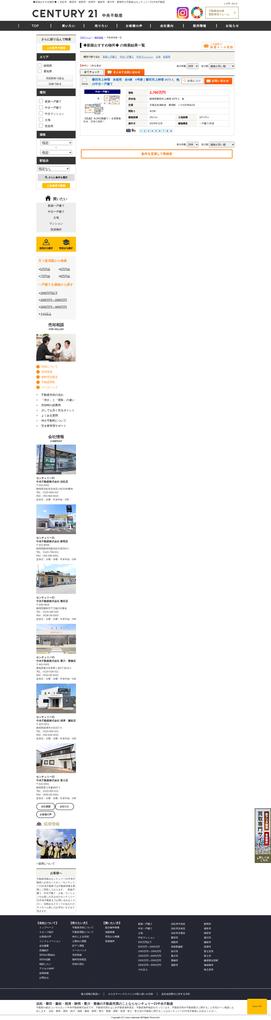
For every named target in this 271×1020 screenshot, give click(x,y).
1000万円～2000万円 (53, 299)
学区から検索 (112, 936)
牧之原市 (208, 969)
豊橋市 (174, 960)
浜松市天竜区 (178, 933)
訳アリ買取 (78, 945)
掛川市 (174, 951)
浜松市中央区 (178, 924)
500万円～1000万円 (149, 946)
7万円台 (45, 276)
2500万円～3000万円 (149, 965)
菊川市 (207, 937)
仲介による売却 (80, 936)
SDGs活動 (44, 959)
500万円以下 (145, 942)
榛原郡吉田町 (211, 960)
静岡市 (207, 924)
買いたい (68, 25)
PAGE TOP (257, 1006)
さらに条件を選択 (57, 177)
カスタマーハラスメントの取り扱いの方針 (130, 994)
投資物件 (56, 229)
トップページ (46, 927)
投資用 (166, 56)
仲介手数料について (53, 420)
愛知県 (48, 71)
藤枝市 (207, 942)
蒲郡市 (174, 965)
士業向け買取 (79, 941)
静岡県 (48, 65)
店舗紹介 (44, 950)
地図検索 (110, 932)
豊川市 (174, 956)
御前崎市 (208, 965)
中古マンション (144, 56)
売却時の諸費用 (51, 405)
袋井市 (207, 928)
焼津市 (207, 946)
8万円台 (65, 276)
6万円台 (65, 269)
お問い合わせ (232, 3)
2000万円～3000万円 (53, 306)
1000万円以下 (49, 293)
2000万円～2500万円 (149, 960)
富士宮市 (208, 951)
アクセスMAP (46, 968)
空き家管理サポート (53, 425)
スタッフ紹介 (46, 932)
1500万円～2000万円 (149, 956)
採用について (46, 863)
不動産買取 (48, 382)
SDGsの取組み (47, 955)
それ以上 (45, 313)
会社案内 (167, 25)
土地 (158, 56)
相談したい (45, 964)
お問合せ (44, 977)
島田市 (207, 933)
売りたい (101, 25)
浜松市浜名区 (178, 928)
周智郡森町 (177, 946)
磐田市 (174, 937)
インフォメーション (50, 941)
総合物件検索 (112, 927)
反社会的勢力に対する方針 (175, 994)
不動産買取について (83, 932)
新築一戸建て (110, 56)
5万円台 (45, 269)
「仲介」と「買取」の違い (58, 400)
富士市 (207, 956)
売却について (49, 366)
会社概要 (44, 945)
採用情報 (199, 25)
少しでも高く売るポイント (58, 410)
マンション (56, 223)
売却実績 (46, 371)
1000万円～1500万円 (149, 951)
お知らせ (232, 25)
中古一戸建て (127, 56)
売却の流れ (78, 964)
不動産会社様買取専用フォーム (219, 12)
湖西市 (174, 942)
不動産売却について (83, 927)
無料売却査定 (49, 377)
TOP (35, 25)
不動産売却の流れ (52, 394)
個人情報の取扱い (90, 994)
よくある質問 (49, 415)
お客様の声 (134, 25)
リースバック (49, 387)
